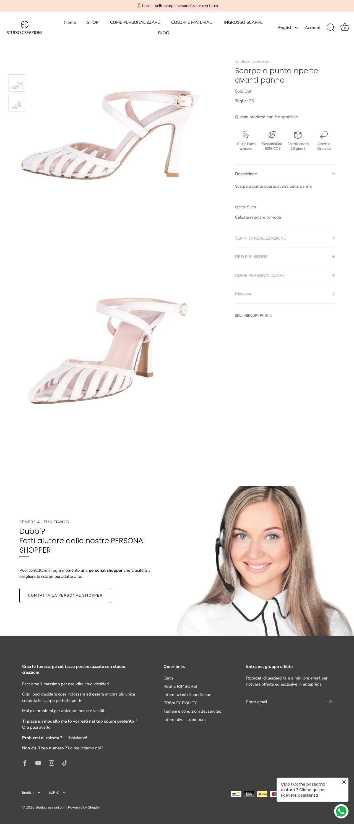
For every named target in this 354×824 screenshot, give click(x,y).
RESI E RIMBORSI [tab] (252, 256)
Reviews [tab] (243, 294)
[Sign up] (329, 702)
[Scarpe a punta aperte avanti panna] (17, 83)
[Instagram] (51, 762)
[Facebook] (25, 762)
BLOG (163, 33)
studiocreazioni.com (253, 61)
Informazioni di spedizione (187, 694)
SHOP (93, 22)
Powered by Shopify (84, 807)
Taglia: (241, 100)
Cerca (168, 678)
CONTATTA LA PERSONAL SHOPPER (65, 595)
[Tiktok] (64, 762)
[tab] (285, 206)
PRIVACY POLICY (180, 703)
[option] (17, 84)
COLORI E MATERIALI (192, 22)
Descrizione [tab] (246, 174)
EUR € (54, 793)
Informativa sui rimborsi (184, 719)
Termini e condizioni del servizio (192, 711)
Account (313, 27)
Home (70, 22)
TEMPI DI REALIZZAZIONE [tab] (260, 238)
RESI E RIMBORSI (180, 686)
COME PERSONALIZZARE (135, 22)
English (285, 27)
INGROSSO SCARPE (243, 22)
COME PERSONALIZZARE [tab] (260, 275)
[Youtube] (38, 762)
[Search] (330, 28)
